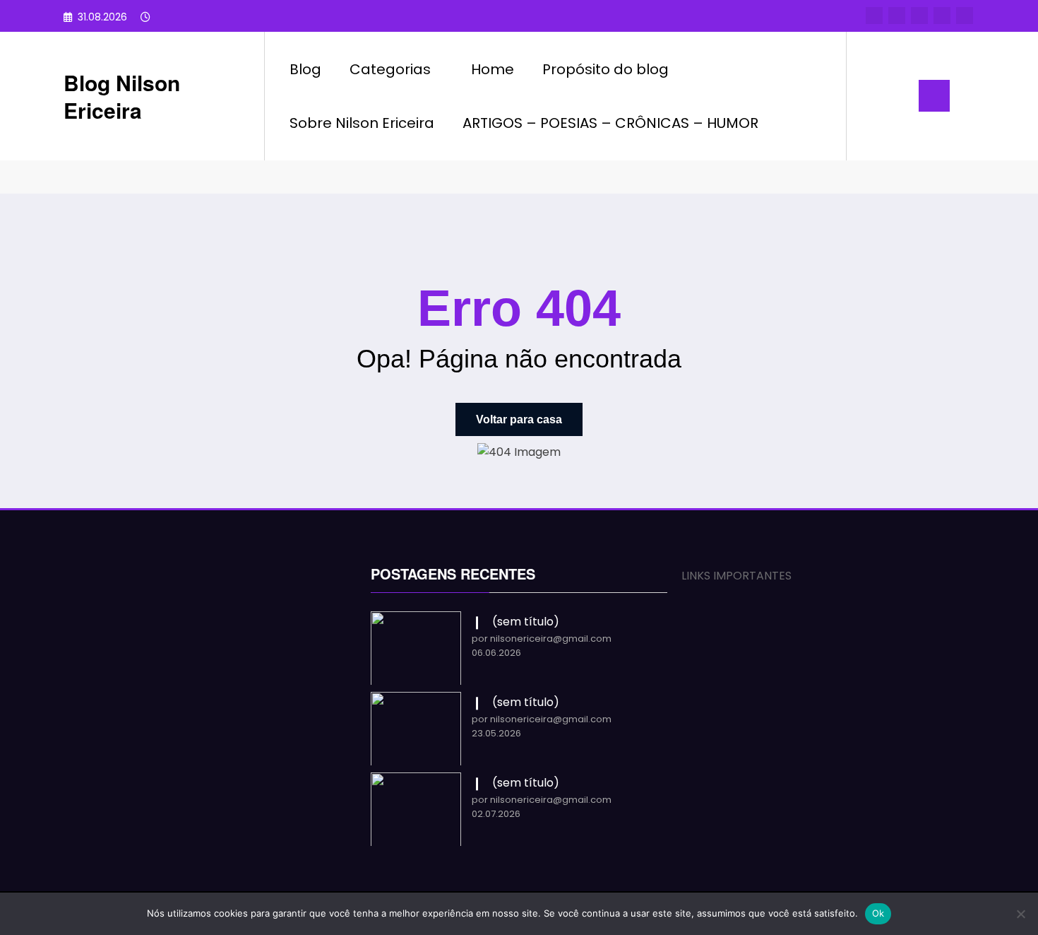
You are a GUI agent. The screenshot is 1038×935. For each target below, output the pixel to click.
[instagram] (941, 15)
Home (492, 69)
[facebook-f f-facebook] (874, 15)
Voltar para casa (519, 419)
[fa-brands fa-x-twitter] (896, 15)
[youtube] (964, 15)
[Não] (1020, 914)
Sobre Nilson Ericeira (362, 123)
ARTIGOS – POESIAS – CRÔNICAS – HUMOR (610, 123)
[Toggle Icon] (934, 96)
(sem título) (525, 621)
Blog (305, 69)
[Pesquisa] (871, 96)
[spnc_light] (897, 95)
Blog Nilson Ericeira (122, 96)
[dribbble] (919, 15)
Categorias (390, 69)
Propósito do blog (605, 69)
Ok (878, 913)
